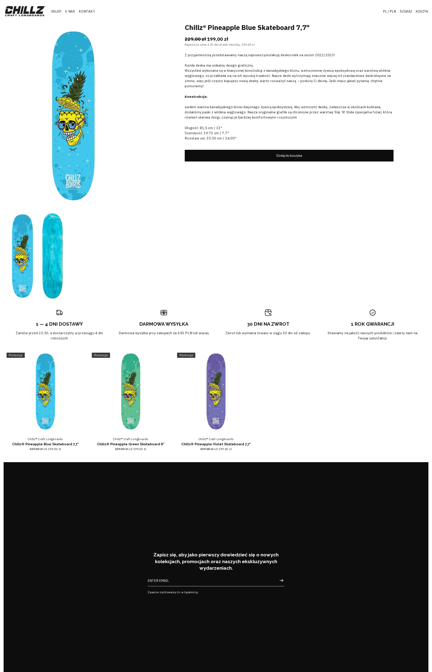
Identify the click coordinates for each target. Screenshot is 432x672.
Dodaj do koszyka (289, 155)
